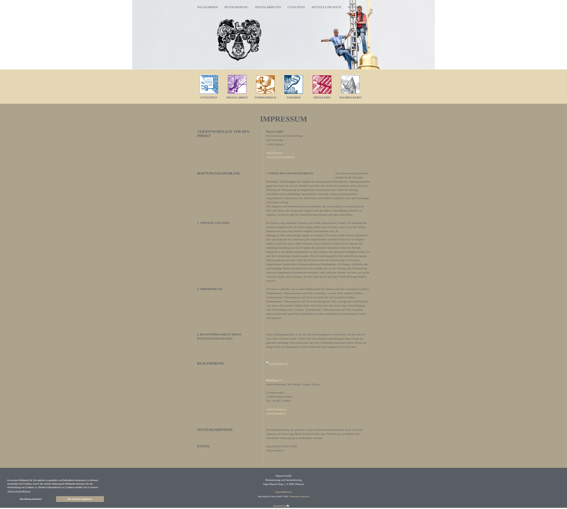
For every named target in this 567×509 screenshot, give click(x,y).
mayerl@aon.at (274, 152)
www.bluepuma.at (276, 413)
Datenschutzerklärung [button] (19, 491)
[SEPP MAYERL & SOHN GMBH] (239, 40)
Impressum (304, 496)
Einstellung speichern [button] (31, 499)
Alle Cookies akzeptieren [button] (79, 499)
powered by (280, 505)
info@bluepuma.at (276, 409)
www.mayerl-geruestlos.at (280, 156)
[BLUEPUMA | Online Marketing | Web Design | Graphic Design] (277, 363)
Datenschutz (295, 496)
